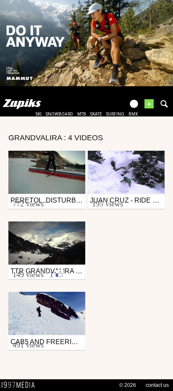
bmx (133, 114)
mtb (81, 114)
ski (39, 114)
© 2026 (127, 385)
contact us (157, 385)
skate (96, 114)
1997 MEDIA (20, 385)
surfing (115, 114)
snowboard (59, 114)
